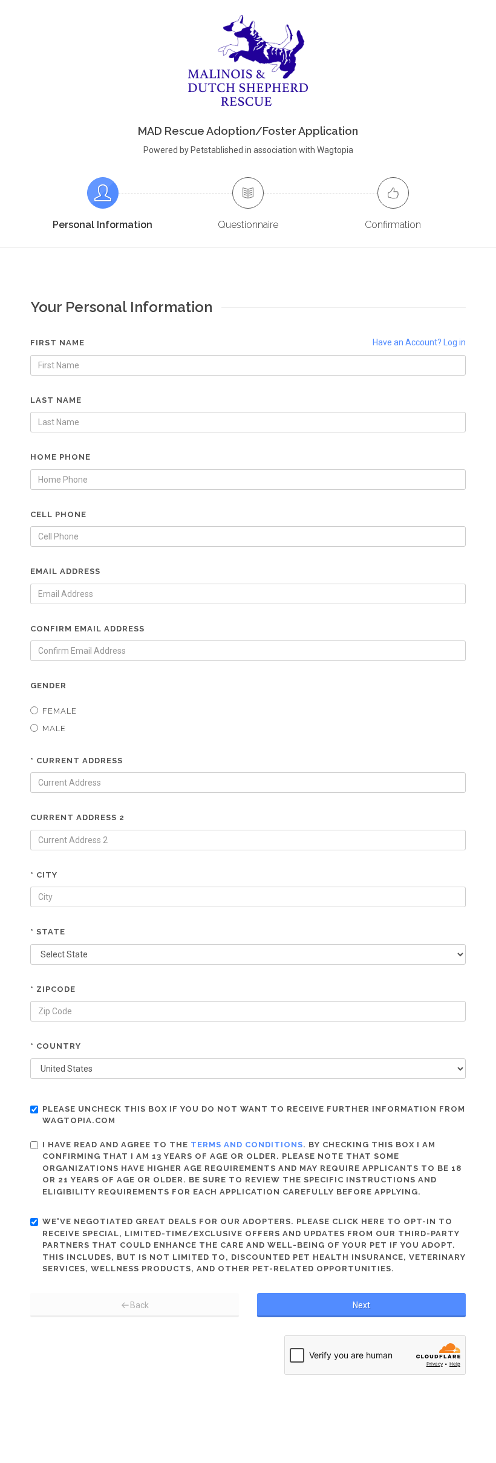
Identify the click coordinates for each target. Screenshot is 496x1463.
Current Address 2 (77, 817)
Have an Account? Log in (419, 342)
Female (59, 710)
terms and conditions (247, 1144)
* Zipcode (53, 989)
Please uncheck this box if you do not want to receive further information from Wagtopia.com (253, 1115)
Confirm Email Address (87, 628)
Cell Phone (58, 514)
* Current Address (76, 760)
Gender (48, 685)
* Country (55, 1046)
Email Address (65, 571)
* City (43, 874)
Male (54, 728)
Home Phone (60, 456)
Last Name (56, 400)
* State (47, 931)
